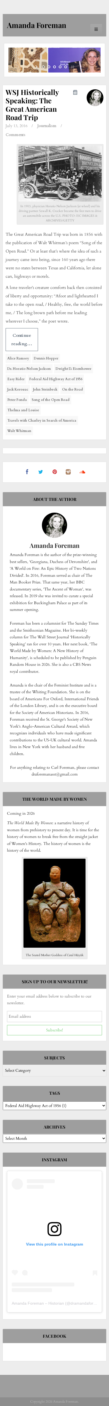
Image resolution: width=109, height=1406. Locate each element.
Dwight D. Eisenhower (73, 368)
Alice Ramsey (18, 358)
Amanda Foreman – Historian (38, 1303)
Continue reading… (21, 340)
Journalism (46, 126)
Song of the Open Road (51, 400)
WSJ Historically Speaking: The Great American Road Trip (32, 104)
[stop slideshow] (71, 67)
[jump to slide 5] (65, 67)
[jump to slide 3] (54, 67)
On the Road (72, 389)
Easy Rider (16, 379)
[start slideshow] (37, 67)
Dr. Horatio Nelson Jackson (29, 368)
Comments (15, 134)
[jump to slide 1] (43, 67)
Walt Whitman (19, 431)
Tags (54, 1093)
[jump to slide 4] (60, 67)
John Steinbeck (45, 389)
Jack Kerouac (17, 389)
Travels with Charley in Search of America (41, 420)
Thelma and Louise (23, 410)
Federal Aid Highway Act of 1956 (55, 379)
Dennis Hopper (46, 358)
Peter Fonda (17, 400)
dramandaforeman (86, 1303)
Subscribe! (54, 1030)
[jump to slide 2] (49, 67)
